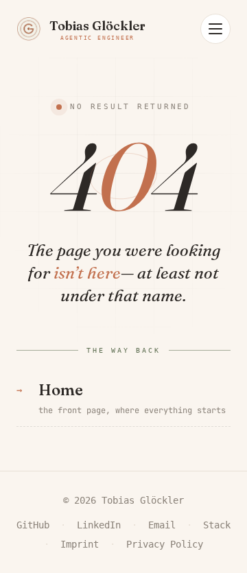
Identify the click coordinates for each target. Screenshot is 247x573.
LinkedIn (99, 524)
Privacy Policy (164, 544)
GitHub (32, 524)
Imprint (79, 544)
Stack (217, 524)
